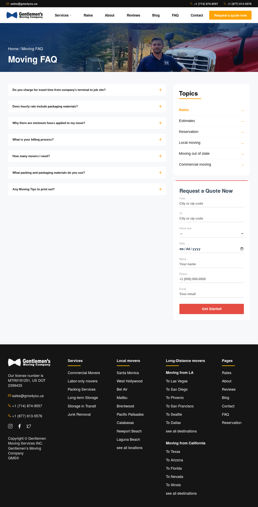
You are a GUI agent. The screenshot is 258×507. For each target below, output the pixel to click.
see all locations (130, 447)
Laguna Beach (128, 439)
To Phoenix (175, 397)
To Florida (174, 468)
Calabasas (125, 422)
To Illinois (173, 484)
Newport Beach (129, 430)
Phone (183, 274)
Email (182, 289)
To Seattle (174, 414)
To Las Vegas (177, 380)
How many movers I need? (31, 156)
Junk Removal (79, 414)
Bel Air (122, 389)
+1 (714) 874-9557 (206, 4)
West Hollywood (130, 380)
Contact (197, 15)
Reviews (133, 15)
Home (13, 48)
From (182, 198)
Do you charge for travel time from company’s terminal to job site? (59, 90)
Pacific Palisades (130, 414)
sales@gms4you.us (23, 4)
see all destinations (181, 430)
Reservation (231, 422)
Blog (156, 15)
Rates (88, 15)
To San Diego (177, 389)
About (109, 15)
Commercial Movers (84, 372)
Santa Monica (128, 372)
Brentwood (125, 405)
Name (182, 259)
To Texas (173, 451)
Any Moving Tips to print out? (33, 189)
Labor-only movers (83, 380)
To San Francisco (180, 405)
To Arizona (174, 459)
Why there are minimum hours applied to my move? (48, 123)
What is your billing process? (33, 139)
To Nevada (174, 476)
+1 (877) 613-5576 (240, 4)
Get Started (212, 309)
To (180, 213)
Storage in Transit (82, 405)
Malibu (122, 397)
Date (182, 243)
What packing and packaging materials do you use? (48, 172)
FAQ (175, 15)
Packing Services (82, 389)
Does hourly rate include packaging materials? (45, 106)
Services (62, 15)
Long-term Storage (83, 397)
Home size (185, 228)
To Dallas (173, 422)
